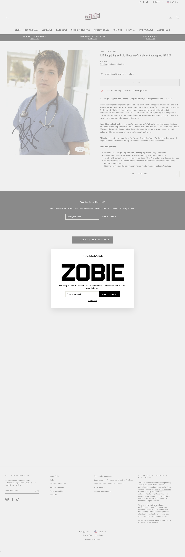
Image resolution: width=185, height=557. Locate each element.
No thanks (92, 300)
